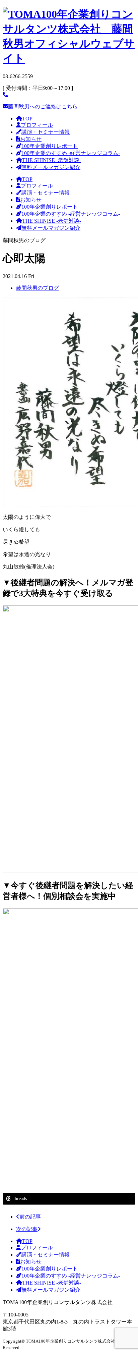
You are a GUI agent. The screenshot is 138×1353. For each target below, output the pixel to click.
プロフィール (37, 125)
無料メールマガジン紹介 (50, 167)
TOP (27, 118)
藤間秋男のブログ (37, 288)
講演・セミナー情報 (45, 132)
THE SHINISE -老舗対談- (51, 160)
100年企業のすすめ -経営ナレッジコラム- (70, 153)
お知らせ (31, 139)
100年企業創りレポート (49, 146)
